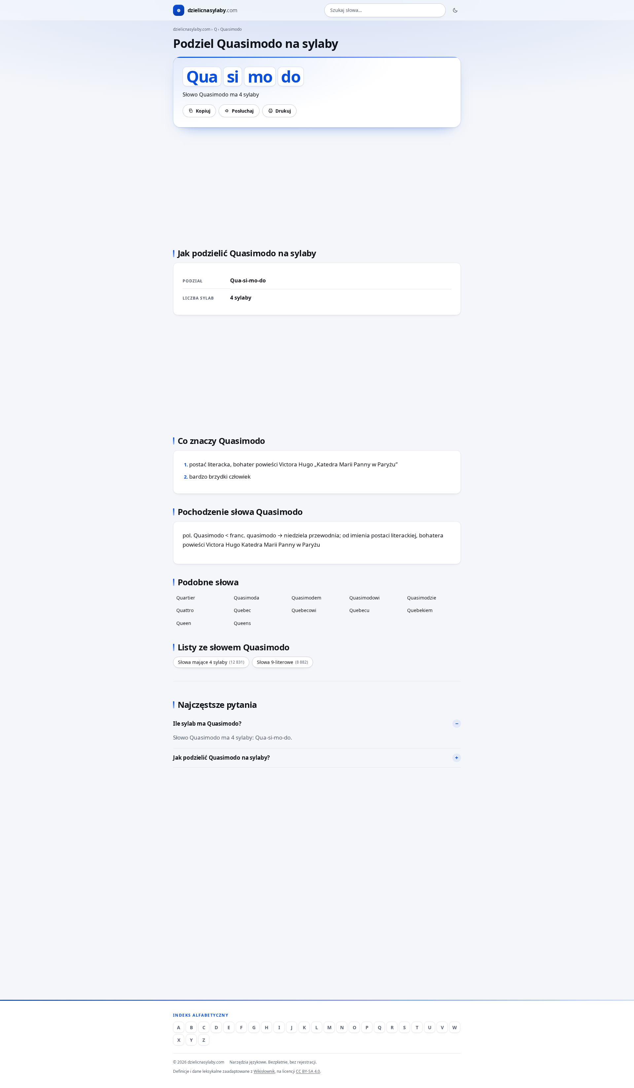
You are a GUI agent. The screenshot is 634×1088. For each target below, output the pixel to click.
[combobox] (385, 10)
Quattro (185, 610)
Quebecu (359, 610)
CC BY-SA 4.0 (308, 1071)
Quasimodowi (364, 598)
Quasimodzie (421, 598)
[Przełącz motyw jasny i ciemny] (455, 10)
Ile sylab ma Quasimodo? (207, 723)
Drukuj (283, 111)
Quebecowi (304, 610)
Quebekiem (420, 610)
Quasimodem (306, 598)
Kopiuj (203, 111)
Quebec (242, 610)
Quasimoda (246, 598)
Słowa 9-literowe (282, 662)
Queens (242, 623)
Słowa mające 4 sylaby (211, 662)
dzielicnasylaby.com (191, 29)
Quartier (185, 598)
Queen (183, 623)
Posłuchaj (243, 111)
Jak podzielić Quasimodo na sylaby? (221, 757)
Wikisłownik (264, 1071)
